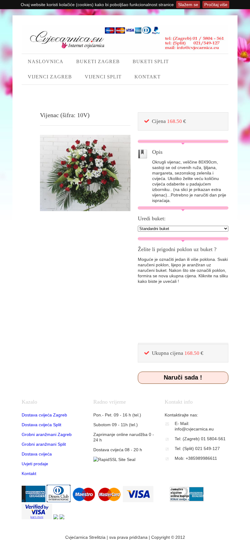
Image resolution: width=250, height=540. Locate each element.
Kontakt (29, 473)
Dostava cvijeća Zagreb (44, 414)
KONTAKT (147, 76)
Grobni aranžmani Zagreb (47, 434)
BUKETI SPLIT (151, 61)
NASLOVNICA (45, 61)
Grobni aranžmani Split (44, 444)
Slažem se (188, 4)
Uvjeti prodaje (35, 463)
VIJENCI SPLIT (103, 76)
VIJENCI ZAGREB (50, 76)
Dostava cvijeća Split (41, 424)
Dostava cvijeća (37, 454)
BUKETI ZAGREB (98, 61)
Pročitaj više (215, 4)
